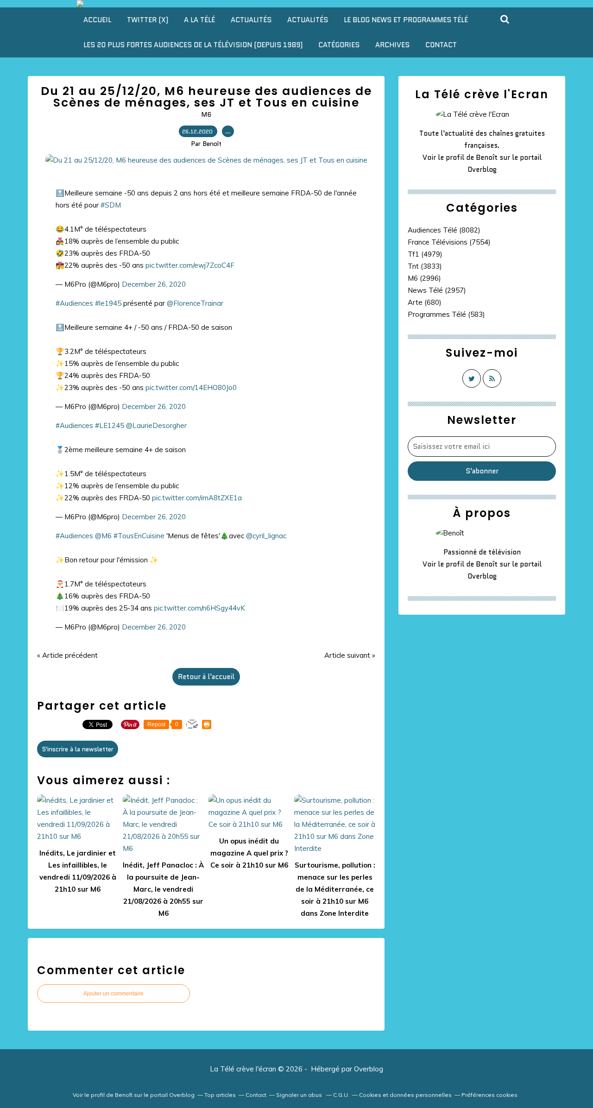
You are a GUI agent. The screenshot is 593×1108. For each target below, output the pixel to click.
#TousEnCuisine (139, 535)
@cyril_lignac (266, 535)
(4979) (425, 254)
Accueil (97, 20)
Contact (441, 45)
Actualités (251, 20)
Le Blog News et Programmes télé (406, 20)
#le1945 (108, 303)
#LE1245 (109, 425)
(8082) (444, 230)
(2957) (437, 290)
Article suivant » (349, 655)
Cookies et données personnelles (405, 1094)
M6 (206, 114)
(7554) (449, 242)
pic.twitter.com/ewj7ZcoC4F (189, 265)
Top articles (220, 1094)
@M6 (103, 535)
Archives (392, 45)
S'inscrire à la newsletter (78, 749)
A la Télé (199, 20)
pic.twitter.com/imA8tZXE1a (197, 497)
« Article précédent (67, 655)
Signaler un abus (299, 1094)
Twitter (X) (147, 20)
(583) (446, 314)
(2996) (424, 278)
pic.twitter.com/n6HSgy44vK (199, 608)
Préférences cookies (489, 1094)
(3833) (425, 266)
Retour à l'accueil (206, 677)
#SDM (111, 205)
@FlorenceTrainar (195, 303)
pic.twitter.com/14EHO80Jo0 (191, 387)
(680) (425, 302)
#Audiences (74, 303)
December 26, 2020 (154, 284)
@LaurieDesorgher (156, 425)
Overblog (368, 1068)
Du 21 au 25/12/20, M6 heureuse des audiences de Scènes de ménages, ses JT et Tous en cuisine (206, 97)
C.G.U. (341, 1094)
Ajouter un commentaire (113, 993)
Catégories (339, 45)
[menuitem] (97, 19)
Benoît (487, 157)
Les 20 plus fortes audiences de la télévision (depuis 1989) (193, 45)
